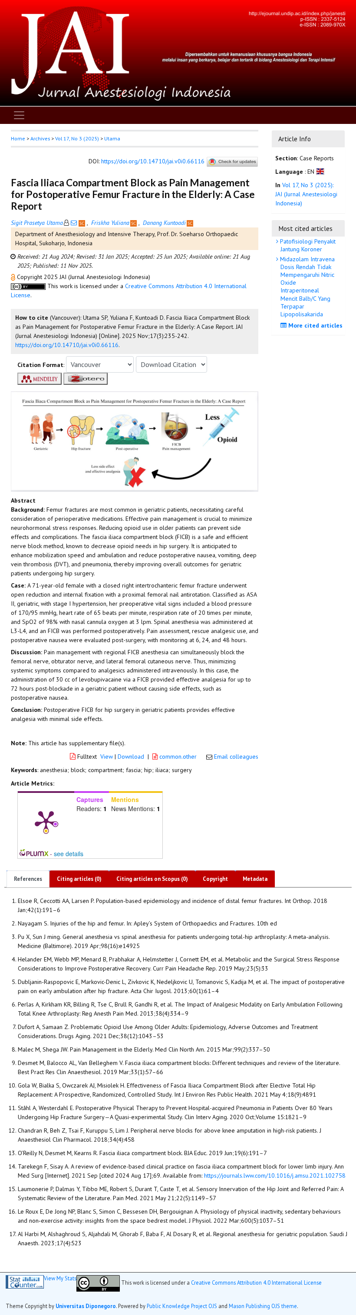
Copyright (215, 879)
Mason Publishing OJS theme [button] (263, 1305)
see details (68, 853)
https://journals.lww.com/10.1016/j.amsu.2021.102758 (275, 1175)
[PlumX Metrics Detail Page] (46, 821)
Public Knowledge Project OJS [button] (182, 1305)
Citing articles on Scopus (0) (152, 879)
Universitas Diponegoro (86, 1305)
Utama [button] (112, 138)
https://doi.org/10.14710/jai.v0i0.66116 (152, 161)
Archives (40, 138)
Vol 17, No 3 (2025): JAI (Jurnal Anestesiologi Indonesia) (306, 194)
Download (131, 756)
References (28, 879)
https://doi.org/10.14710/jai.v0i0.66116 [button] (67, 345)
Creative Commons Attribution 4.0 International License (256, 1282)
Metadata (255, 879)
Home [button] (18, 138)
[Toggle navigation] (19, 115)
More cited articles (315, 325)
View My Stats (60, 1278)
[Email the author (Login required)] (74, 223)
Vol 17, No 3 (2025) (77, 138)
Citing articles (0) (79, 879)
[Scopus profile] (83, 223)
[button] (14, 277)
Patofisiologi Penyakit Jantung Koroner (307, 245)
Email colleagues (236, 756)
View (106, 756)
